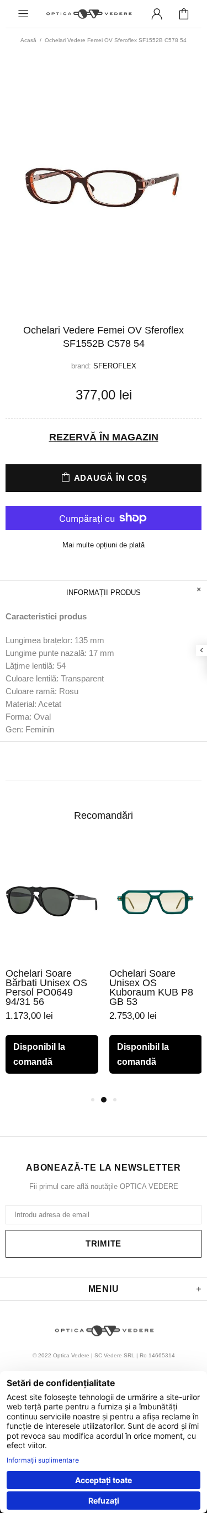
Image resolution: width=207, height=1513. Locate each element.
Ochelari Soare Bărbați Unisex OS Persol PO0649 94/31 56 (46, 988)
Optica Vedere (88, 13)
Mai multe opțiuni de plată (103, 545)
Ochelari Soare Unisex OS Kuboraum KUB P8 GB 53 (151, 988)
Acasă (28, 40)
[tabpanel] (52, 967)
